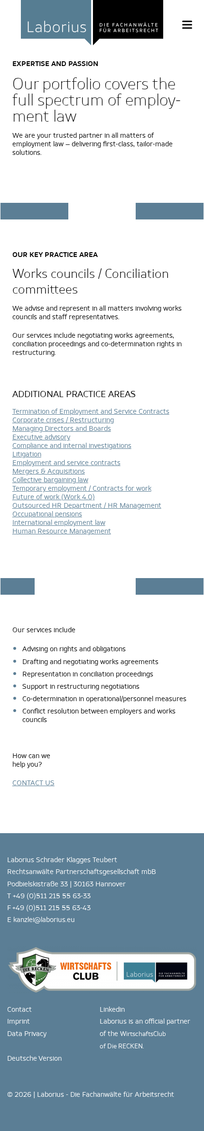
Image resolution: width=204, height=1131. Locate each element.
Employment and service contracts (66, 462)
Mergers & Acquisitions (48, 470)
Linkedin (112, 1009)
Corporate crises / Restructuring (63, 419)
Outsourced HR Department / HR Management (86, 505)
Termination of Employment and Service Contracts (90, 411)
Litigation (26, 453)
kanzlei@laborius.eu (44, 919)
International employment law (58, 522)
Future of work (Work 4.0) (53, 496)
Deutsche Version (34, 1058)
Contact (19, 1009)
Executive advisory (41, 436)
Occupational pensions (47, 513)
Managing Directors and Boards (61, 428)
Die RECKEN (125, 1046)
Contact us (33, 782)
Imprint (18, 1021)
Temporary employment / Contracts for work (81, 488)
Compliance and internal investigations (71, 445)
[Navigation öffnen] (187, 24)
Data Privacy (26, 1033)
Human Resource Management (61, 530)
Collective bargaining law (50, 479)
